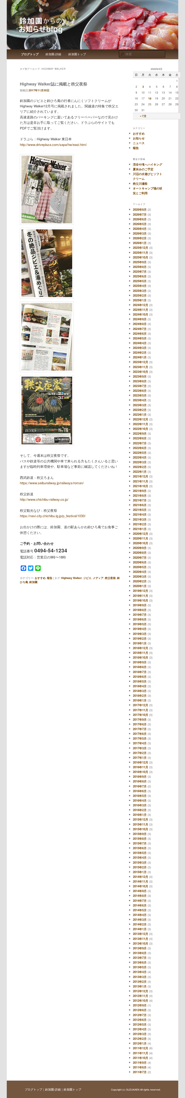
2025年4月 (140, 286)
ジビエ (87, 578)
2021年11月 (140, 481)
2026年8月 (140, 209)
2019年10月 (140, 600)
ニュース (139, 143)
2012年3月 (140, 1034)
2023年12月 (140, 362)
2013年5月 (140, 967)
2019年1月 (140, 643)
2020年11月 (140, 538)
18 (149, 98)
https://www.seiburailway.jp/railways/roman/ (52, 482)
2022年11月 (140, 424)
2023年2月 (140, 410)
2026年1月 (140, 243)
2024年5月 (140, 338)
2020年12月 (140, 533)
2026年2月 (140, 238)
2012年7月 (140, 1015)
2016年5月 (140, 796)
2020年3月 (140, 576)
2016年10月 (140, 772)
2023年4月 (140, 400)
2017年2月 (140, 753)
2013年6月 (140, 962)
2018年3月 (140, 691)
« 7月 (143, 116)
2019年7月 (140, 614)
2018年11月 (140, 652)
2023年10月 (140, 371)
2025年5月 (140, 281)
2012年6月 (140, 1019)
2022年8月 (140, 438)
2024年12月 (140, 305)
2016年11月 (140, 767)
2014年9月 (140, 891)
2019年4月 (140, 629)
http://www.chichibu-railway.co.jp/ (44, 499)
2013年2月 (140, 981)
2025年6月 (140, 276)
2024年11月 (140, 309)
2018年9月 (140, 662)
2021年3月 (140, 519)
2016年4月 (140, 800)
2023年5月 (140, 395)
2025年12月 (140, 247)
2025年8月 (140, 267)
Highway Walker (71, 578)
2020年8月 (140, 552)
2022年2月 (140, 467)
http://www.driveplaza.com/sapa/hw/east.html (53, 144)
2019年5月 (140, 624)
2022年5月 (140, 452)
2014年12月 (140, 876)
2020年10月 (140, 543)
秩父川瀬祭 (140, 183)
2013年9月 (140, 948)
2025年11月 (140, 252)
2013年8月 (140, 953)
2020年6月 (140, 562)
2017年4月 (140, 743)
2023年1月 (140, 414)
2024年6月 (140, 333)
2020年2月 (140, 581)
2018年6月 (140, 676)
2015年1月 (140, 872)
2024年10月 (140, 314)
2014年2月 (140, 924)
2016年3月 (140, 805)
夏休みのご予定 (143, 169)
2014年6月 (140, 905)
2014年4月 (140, 915)
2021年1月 (140, 529)
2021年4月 (140, 514)
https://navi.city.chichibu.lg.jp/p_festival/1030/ (53, 515)
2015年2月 (140, 867)
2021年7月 (140, 500)
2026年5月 (140, 224)
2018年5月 (140, 681)
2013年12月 (140, 934)
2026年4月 (140, 228)
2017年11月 (140, 710)
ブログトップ (30, 54)
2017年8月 (140, 724)
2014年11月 (140, 881)
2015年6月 (140, 848)
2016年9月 (140, 776)
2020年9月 (140, 548)
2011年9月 (140, 1062)
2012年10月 (140, 1000)
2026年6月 (140, 219)
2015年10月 (140, 829)
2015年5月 (140, 853)
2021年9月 (140, 491)
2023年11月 (140, 367)
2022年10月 (140, 429)
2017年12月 (140, 705)
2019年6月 (140, 619)
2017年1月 (140, 757)
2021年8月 (140, 495)
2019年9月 (140, 605)
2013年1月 (140, 986)
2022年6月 (140, 448)
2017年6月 (140, 733)
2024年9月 (140, 319)
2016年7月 (140, 786)
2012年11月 (140, 996)
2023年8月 (140, 381)
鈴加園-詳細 (53, 54)
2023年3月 (140, 405)
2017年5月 (140, 738)
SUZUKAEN (132, 1089)
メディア (98, 578)
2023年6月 (140, 390)
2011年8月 (140, 1067)
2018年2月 (140, 695)
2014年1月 (140, 929)
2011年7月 (140, 1072)
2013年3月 (140, 977)
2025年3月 (140, 290)
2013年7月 (140, 957)
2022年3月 (140, 462)
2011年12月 (140, 1048)
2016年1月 (140, 814)
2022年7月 (140, 443)
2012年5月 (140, 1024)
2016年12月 (140, 762)
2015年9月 (140, 834)
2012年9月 (140, 1005)
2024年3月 (140, 348)
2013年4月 (140, 972)
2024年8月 (140, 324)
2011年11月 (140, 1053)
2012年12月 (140, 991)
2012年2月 (140, 1038)
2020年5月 (140, 567)
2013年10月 (140, 943)
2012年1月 (140, 1043)
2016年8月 (140, 781)
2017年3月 (140, 748)
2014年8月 (140, 895)
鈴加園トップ (77, 54)
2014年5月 (140, 910)
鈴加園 (33, 582)
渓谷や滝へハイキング (147, 164)
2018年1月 (140, 700)
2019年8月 (140, 610)
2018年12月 (140, 648)
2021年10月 (140, 486)
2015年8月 (140, 838)
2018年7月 (140, 672)
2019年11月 (140, 595)
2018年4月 (140, 686)
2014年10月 (140, 886)
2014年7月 (140, 900)
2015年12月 (140, 819)
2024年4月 (140, 343)
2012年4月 (140, 1029)
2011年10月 (140, 1058)
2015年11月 (140, 824)
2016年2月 (140, 810)
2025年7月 (140, 271)
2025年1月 (140, 300)
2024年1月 (140, 357)
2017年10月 (140, 715)
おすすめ (40, 578)
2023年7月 (140, 386)
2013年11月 (140, 939)
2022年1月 (140, 471)
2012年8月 (140, 1010)
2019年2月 (140, 638)
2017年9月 (140, 719)
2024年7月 (140, 329)
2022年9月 (140, 433)
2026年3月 (140, 233)
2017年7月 (140, 729)
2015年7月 (140, 843)
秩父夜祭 (110, 578)
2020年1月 (140, 586)
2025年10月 (140, 257)
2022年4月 (140, 457)
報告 (49, 578)
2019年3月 (140, 634)
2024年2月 (140, 352)
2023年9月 (140, 376)
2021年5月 (140, 509)
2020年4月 (140, 572)
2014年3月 (140, 919)
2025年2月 (140, 295)
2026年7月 (140, 214)
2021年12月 (140, 476)
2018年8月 (140, 667)
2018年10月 (140, 657)
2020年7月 (140, 557)
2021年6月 (140, 505)
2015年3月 (140, 862)
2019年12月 (140, 590)
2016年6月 (140, 791)
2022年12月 (140, 419)
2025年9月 (140, 262)
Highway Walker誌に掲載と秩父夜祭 (53, 84)
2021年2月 (140, 524)
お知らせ (139, 138)
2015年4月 (140, 857)
